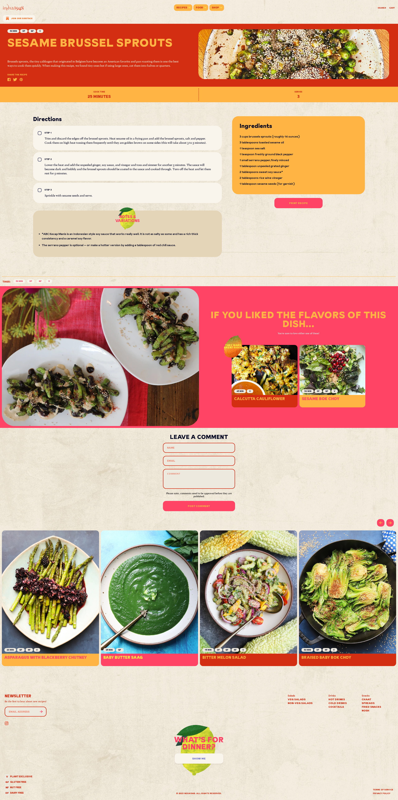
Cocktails (336, 706)
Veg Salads (297, 699)
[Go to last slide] (380, 523)
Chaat (366, 699)
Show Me (199, 758)
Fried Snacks (371, 706)
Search (382, 8)
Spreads (368, 703)
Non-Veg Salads (300, 703)
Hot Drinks (337, 699)
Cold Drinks (338, 703)
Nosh (365, 710)
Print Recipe (298, 203)
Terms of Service (383, 789)
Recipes (181, 7)
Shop (215, 7)
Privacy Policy (381, 793)
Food (199, 7)
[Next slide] (390, 523)
